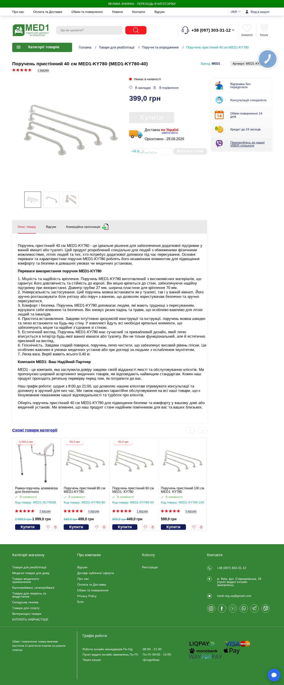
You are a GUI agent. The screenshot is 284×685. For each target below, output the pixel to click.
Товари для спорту (25, 608)
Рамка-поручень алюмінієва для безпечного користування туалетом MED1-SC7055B (36, 489)
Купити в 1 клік (190, 151)
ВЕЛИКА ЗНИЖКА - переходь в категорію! (142, 4)
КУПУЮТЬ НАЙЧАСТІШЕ (30, 619)
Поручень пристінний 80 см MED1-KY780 (84, 489)
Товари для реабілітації (116, 47)
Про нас (18, 12)
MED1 (216, 63)
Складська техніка (25, 602)
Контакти (139, 12)
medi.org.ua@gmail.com (234, 596)
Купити (151, 117)
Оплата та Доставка (48, 12)
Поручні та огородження (160, 47)
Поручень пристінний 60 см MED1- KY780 (133, 489)
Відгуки (159, 12)
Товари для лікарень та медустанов (29, 595)
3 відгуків (45, 511)
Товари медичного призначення (25, 580)
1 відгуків (142, 511)
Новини (118, 12)
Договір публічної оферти (95, 573)
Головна (85, 47)
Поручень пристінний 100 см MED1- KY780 (182, 489)
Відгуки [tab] (51, 226)
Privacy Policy (87, 596)
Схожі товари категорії (34, 430)
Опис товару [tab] (27, 226)
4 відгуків (93, 511)
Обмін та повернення (87, 12)
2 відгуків (43, 70)
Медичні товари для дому (30, 573)
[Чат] (274, 675)
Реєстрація (150, 567)
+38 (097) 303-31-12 (231, 568)
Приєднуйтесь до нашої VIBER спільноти (247, 144)
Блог (80, 602)
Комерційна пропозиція (83, 226)
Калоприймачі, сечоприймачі (33, 587)
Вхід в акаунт (260, 12)
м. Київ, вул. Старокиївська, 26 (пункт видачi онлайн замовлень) (239, 582)
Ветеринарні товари (26, 613)
